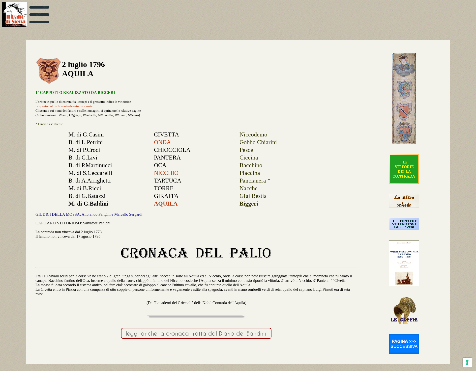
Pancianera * (254, 180)
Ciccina (248, 157)
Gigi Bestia (253, 196)
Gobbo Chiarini (258, 142)
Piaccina (249, 173)
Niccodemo (253, 134)
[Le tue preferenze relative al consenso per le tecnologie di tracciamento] (467, 362)
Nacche (248, 188)
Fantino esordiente (50, 124)
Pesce (246, 150)
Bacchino (250, 165)
